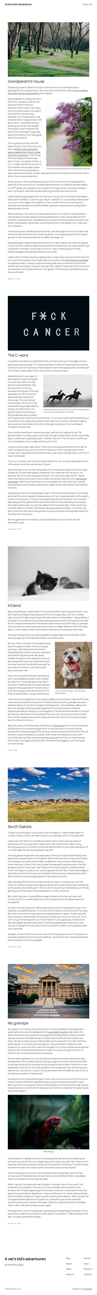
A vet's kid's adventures (18, 4)
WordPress (88, 1289)
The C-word (18, 355)
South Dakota (20, 826)
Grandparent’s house (26, 81)
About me (87, 4)
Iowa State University (58, 1032)
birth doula (58, 725)
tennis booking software (76, 260)
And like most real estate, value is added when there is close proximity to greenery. (24, 152)
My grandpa (18, 1023)
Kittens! (14, 605)
